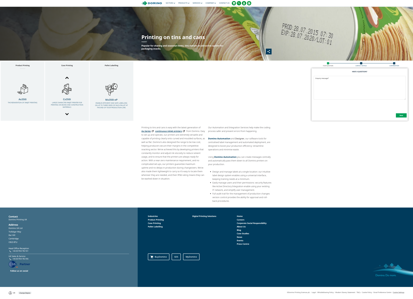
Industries (153, 216)
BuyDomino (161, 256)
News (239, 237)
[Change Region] (249, 3)
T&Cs (358, 292)
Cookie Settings (398, 292)
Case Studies (243, 233)
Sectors (170, 3)
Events (240, 240)
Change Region (24, 293)
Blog (239, 230)
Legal (314, 292)
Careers (240, 219)
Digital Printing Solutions (204, 216)
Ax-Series (146, 131)
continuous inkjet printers (168, 131)
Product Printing (156, 219)
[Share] (269, 51)
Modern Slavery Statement (345, 292)
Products (183, 3)
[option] (22, 96)
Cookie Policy (367, 292)
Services (197, 3)
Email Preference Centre (382, 292)
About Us (241, 226)
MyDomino (191, 256)
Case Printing (154, 223)
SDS (176, 256)
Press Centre (243, 244)
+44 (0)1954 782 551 (20, 251)
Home (240, 216)
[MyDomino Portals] (244, 3)
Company (210, 3)
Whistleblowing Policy (325, 292)
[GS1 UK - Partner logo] (19, 264)
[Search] (239, 3)
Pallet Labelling (155, 226)
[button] (66, 78)
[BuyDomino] (234, 3)
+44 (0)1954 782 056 (20, 259)
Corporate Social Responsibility (252, 223)
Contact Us (224, 3)
